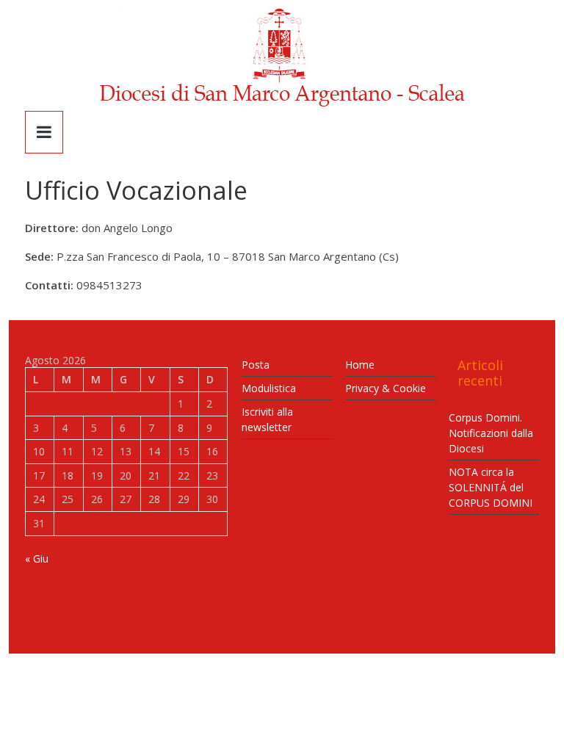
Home (360, 365)
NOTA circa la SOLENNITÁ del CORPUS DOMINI (490, 487)
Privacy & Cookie (385, 388)
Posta (256, 365)
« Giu (36, 558)
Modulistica (269, 388)
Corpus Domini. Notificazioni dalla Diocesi (491, 433)
